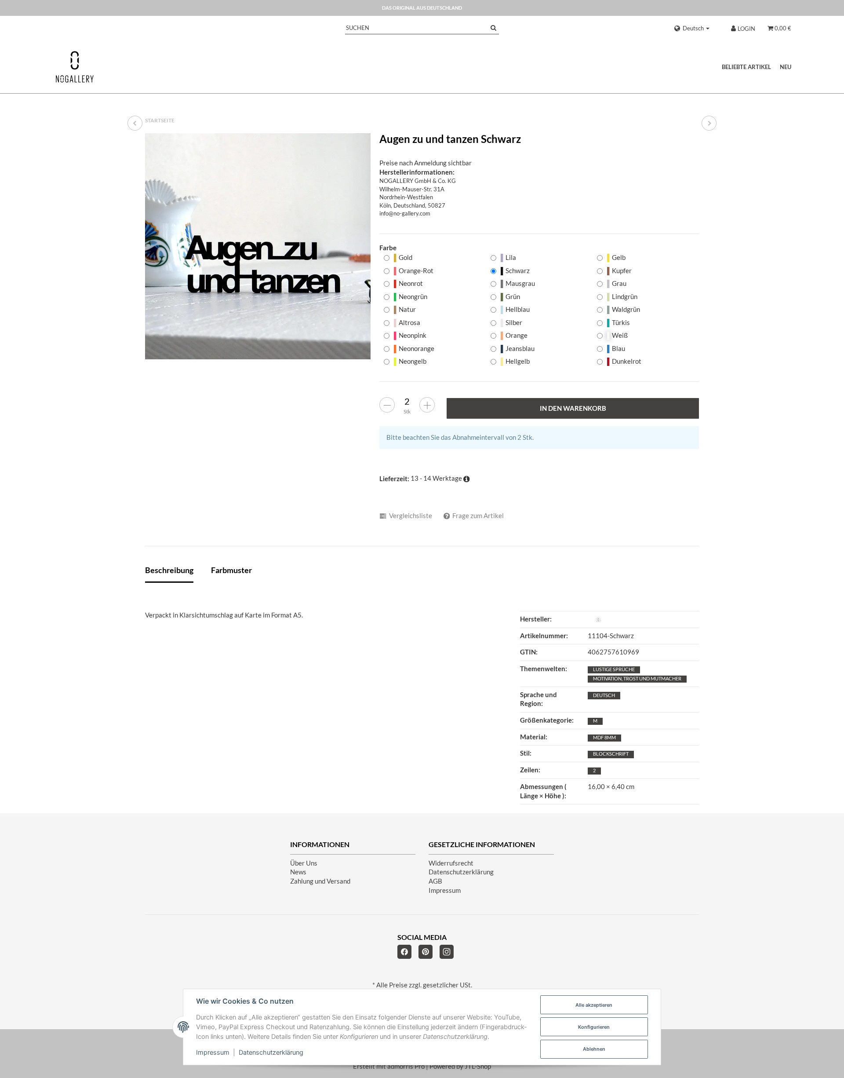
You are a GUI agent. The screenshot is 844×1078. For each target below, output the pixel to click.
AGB (435, 881)
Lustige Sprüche (614, 669)
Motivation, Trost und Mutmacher (637, 678)
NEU (785, 66)
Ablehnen (594, 1049)
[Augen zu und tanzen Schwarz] (258, 246)
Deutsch (604, 695)
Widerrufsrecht (451, 863)
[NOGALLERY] (75, 67)
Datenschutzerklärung (461, 872)
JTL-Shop (478, 1066)
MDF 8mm (604, 737)
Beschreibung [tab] (169, 570)
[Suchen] (493, 28)
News (298, 872)
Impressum (445, 890)
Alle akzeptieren (593, 1005)
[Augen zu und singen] (134, 123)
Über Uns (303, 863)
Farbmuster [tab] (231, 570)
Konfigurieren (594, 1027)
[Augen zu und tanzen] (709, 123)
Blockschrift (611, 753)
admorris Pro (406, 1066)
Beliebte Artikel (746, 66)
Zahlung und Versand (320, 881)
